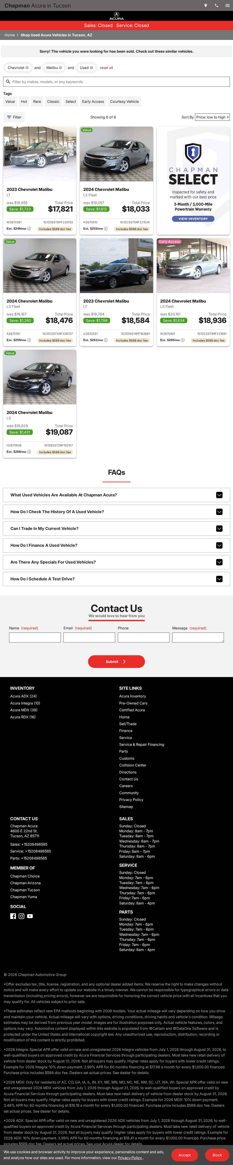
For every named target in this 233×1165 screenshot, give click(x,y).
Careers (126, 785)
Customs (126, 758)
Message (189, 628)
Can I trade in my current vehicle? (44, 528)
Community (129, 793)
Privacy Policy (131, 799)
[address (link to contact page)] (205, 5)
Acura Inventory (132, 696)
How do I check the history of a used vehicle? (57, 511)
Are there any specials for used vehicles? (53, 562)
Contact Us (128, 779)
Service (125, 737)
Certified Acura (132, 710)
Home (10, 35)
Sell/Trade (128, 724)
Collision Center (132, 765)
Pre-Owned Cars (133, 703)
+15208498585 (34, 844)
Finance (125, 730)
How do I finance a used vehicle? (43, 545)
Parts (123, 751)
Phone (123, 628)
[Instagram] (21, 916)
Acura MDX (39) (24, 710)
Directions (128, 772)
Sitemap (126, 806)
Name (23, 628)
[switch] (227, 5)
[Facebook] (13, 916)
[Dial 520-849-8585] (216, 5)
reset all (106, 67)
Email (77, 628)
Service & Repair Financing (141, 744)
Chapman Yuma (23, 896)
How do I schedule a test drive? (42, 578)
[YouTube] (30, 916)
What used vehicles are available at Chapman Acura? (63, 495)
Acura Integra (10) (25, 703)
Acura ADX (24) (23, 696)
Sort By (188, 117)
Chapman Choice (25, 876)
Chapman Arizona (25, 883)
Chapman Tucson (25, 890)
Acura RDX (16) (23, 717)
